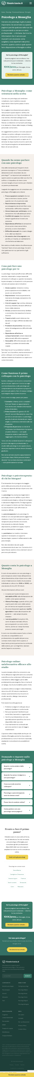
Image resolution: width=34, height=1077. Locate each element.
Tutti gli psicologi (23, 986)
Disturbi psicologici (8, 986)
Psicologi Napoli (23, 1000)
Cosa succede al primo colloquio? (12, 785)
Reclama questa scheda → (17, 75)
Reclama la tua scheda (17, 949)
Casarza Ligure (12, 878)
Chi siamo (21, 1015)
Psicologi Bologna (23, 1004)
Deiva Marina (17, 870)
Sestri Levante (12, 882)
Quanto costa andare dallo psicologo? (14, 767)
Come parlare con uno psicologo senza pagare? (13, 810)
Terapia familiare (7, 1035)
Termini (22, 1065)
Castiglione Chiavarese (17, 874)
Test (3, 1000)
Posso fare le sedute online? (14, 802)
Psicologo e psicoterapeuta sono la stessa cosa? (14, 794)
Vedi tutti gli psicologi (17, 857)
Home (3, 12)
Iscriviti (27, 976)
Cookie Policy (22, 1029)
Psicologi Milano (23, 990)
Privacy (11, 1065)
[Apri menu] (30, 3)
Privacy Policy (22, 1025)
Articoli (4, 993)
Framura (23, 878)
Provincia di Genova (18, 12)
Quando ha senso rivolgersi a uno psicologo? (15, 776)
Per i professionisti (23, 1022)
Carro (12, 886)
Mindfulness (5, 1032)
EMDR (4, 1025)
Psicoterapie (6, 990)
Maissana (20, 886)
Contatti (20, 1018)
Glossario (5, 997)
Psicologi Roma (22, 993)
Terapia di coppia (7, 1028)
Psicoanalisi (5, 1021)
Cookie (17, 1065)
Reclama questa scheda (17, 1075)
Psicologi (8, 12)
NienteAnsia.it (15, 3)
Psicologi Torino (22, 997)
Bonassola (23, 882)
